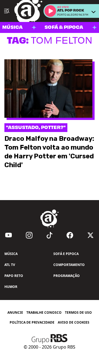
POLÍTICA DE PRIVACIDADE (32, 322)
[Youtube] (8, 235)
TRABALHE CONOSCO (44, 312)
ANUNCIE (15, 312)
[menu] (6, 11)
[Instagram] (29, 235)
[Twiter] (90, 235)
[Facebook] (70, 235)
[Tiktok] (49, 235)
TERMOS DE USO (78, 312)
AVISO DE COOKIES (73, 322)
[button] (50, 11)
